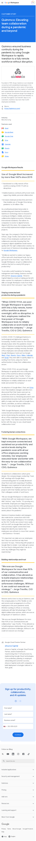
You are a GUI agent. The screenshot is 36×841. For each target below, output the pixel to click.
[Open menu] (2, 2)
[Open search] (33, 2)
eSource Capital (11, 646)
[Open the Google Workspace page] (12, 3)
